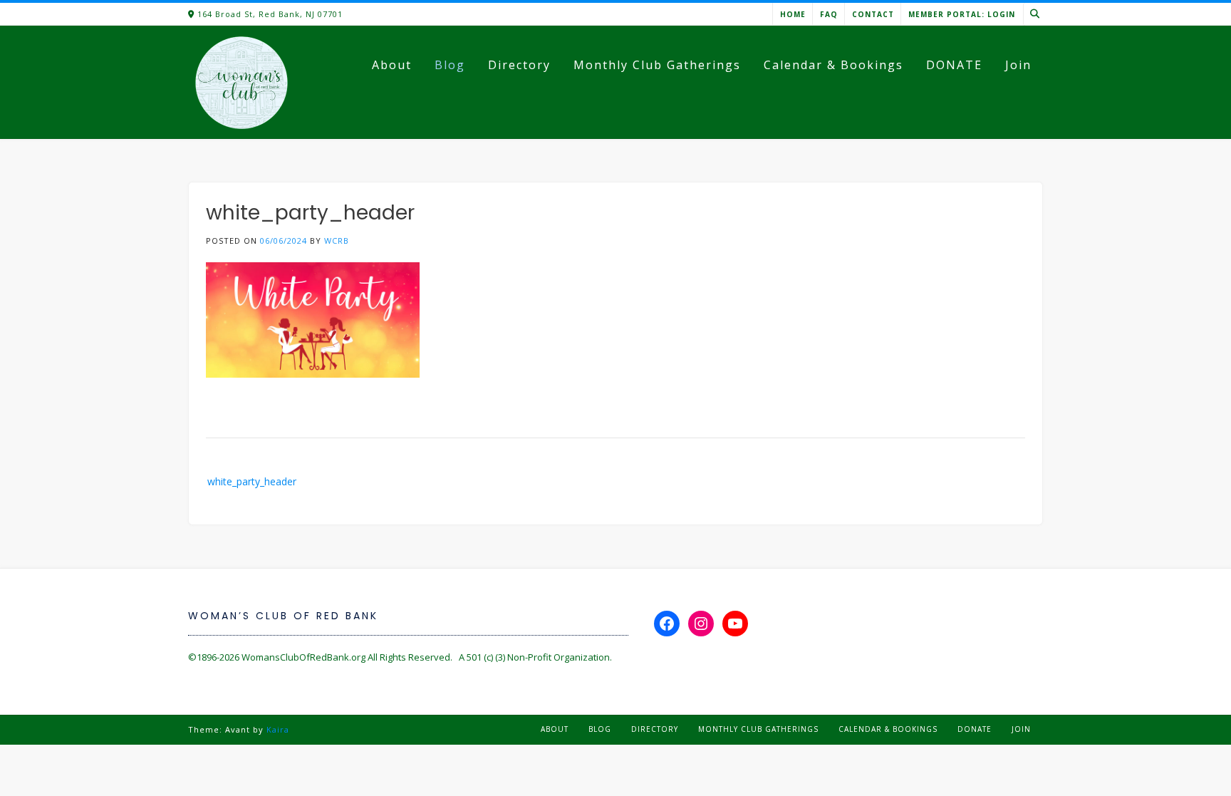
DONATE (954, 65)
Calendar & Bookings (833, 65)
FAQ (829, 14)
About (392, 65)
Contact (873, 14)
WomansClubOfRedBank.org (303, 657)
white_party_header (251, 481)
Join (1018, 65)
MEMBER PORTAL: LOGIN (961, 14)
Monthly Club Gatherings (657, 65)
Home (793, 14)
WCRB (336, 240)
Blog (450, 65)
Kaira (277, 729)
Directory (519, 65)
